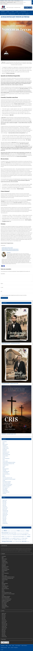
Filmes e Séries (4, 575)
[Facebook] (2, 266)
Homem (4, 466)
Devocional (5, 533)
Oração (4, 480)
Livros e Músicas (5, 472)
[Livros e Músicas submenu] (26, 11)
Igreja (4, 467)
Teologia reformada (5, 606)
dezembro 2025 (5, 510)
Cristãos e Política (6, 448)
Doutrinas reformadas (6, 454)
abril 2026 (4, 505)
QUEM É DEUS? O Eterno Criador (7, 247)
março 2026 (5, 506)
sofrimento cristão (24, 539)
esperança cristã (19, 534)
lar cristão (10, 538)
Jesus (28, 536)
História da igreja (5, 464)
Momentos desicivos (5, 588)
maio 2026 (3, 617)
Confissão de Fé (5, 446)
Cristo (18, 530)
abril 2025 (4, 520)
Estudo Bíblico (24, 534)
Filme (11, 536)
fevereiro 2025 (5, 523)
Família (4, 457)
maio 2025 (4, 519)
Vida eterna (28, 541)
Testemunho (13, 541)
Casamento (5, 445)
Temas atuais (5, 489)
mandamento (18, 538)
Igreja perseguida (6, 468)
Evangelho (29, 534)
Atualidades (5, 441)
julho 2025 (4, 516)
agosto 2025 (5, 515)
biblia (2, 530)
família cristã (6, 536)
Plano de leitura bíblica (5, 539)
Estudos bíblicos (5, 455)
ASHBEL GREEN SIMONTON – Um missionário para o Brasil (11, 343)
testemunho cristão (18, 541)
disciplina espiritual (4, 534)
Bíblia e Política (5, 444)
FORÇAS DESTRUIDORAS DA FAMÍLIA (9, 462)
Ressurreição (9, 539)
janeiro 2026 (5, 509)
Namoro (4, 476)
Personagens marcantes (7, 481)
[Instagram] (4, 266)
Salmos (13, 539)
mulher (21, 538)
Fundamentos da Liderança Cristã (8, 463)
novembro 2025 (5, 511)
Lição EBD (4, 470)
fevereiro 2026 (5, 507)
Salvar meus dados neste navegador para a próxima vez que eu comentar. (14, 295)
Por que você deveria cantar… (7, 484)
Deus (27, 530)
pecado (26, 538)
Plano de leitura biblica (5, 597)
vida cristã (24, 541)
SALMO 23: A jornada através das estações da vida (10, 250)
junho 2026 (4, 502)
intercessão (25, 536)
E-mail (2, 287)
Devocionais (5, 449)
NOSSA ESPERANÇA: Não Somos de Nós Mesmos (10, 249)
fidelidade (9, 536)
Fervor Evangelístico (6, 458)
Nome (2, 283)
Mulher (4, 475)
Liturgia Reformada (6, 471)
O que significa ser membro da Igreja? (9, 479)
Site (1, 291)
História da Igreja (15, 536)
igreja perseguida (21, 536)
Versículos (4, 493)
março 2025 (5, 522)
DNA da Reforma (5, 453)
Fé (12, 536)
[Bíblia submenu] (9, 11)
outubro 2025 (4, 626)
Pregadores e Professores (7, 485)
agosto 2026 (5, 500)
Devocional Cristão (12, 533)
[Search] (32, 2)
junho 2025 (4, 518)
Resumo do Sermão (6, 486)
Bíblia (5, 530)
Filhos (4, 459)
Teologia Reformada (7, 541)
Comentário (3, 273)
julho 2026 (4, 501)
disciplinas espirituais (9, 534)
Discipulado (5, 450)
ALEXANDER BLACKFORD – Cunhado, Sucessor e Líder (10, 383)
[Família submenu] (14, 11)
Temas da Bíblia (5, 490)
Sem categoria (5, 488)
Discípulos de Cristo (5, 566)
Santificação (19, 539)
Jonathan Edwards (5, 538)
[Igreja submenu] (18, 11)
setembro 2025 (5, 514)
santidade (15, 539)
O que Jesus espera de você (7, 477)
